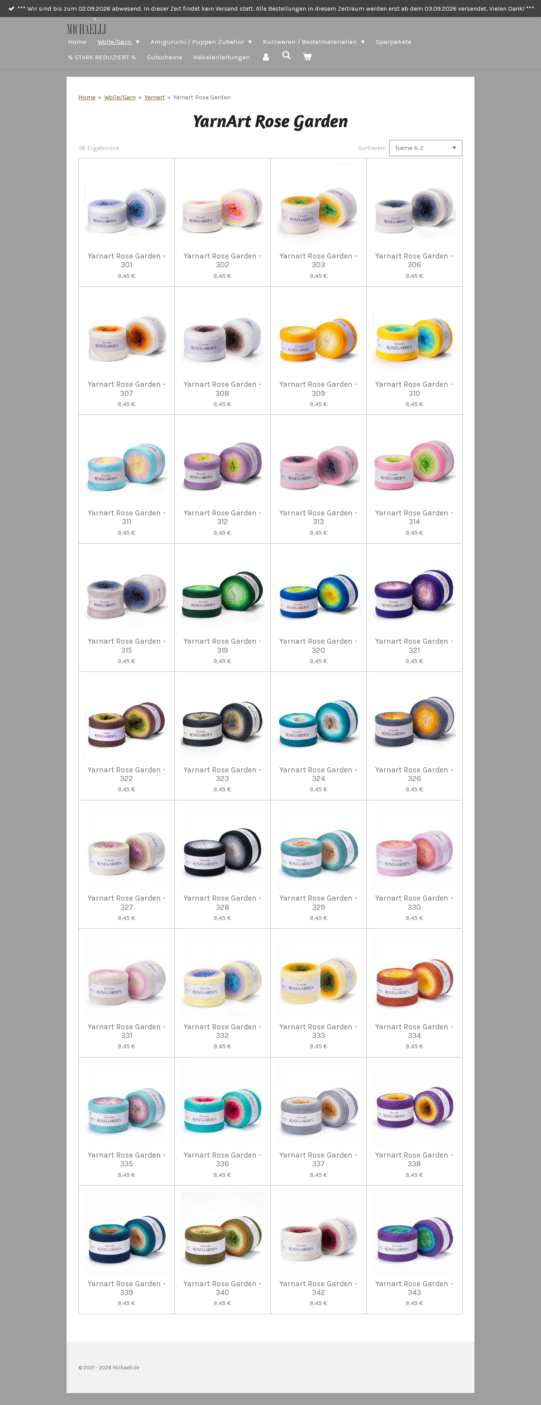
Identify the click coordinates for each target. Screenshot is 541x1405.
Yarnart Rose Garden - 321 (414, 645)
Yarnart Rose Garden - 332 (222, 1031)
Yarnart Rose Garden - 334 (414, 1031)
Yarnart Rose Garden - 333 (318, 1031)
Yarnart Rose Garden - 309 (318, 388)
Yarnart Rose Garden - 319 (222, 645)
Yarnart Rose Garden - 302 (222, 260)
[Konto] (266, 57)
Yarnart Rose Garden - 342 (318, 1288)
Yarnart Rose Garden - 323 (222, 774)
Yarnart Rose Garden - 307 (127, 388)
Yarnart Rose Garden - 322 (127, 774)
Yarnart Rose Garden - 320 (318, 645)
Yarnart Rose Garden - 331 (127, 1031)
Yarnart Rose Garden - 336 (222, 1159)
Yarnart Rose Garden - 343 (414, 1288)
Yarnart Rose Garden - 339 (127, 1288)
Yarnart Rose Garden (201, 97)
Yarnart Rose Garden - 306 (414, 260)
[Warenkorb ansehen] (307, 57)
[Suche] (286, 55)
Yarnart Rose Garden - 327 (127, 902)
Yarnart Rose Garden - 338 (414, 1159)
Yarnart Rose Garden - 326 (414, 774)
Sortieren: (372, 148)
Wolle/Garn (120, 97)
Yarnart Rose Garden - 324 (318, 774)
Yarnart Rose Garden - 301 (127, 260)
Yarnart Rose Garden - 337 (318, 1159)
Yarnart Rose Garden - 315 (127, 645)
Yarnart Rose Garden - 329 (318, 902)
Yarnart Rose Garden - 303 (318, 260)
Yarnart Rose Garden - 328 (222, 902)
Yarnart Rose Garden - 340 (222, 1288)
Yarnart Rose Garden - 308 (222, 388)
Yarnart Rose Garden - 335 (127, 1159)
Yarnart (155, 97)
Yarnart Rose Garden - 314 (414, 517)
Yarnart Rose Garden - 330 (414, 902)
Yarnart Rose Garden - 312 (222, 517)
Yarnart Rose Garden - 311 (127, 517)
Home (86, 97)
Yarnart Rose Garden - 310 (414, 388)
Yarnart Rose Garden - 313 (318, 517)
